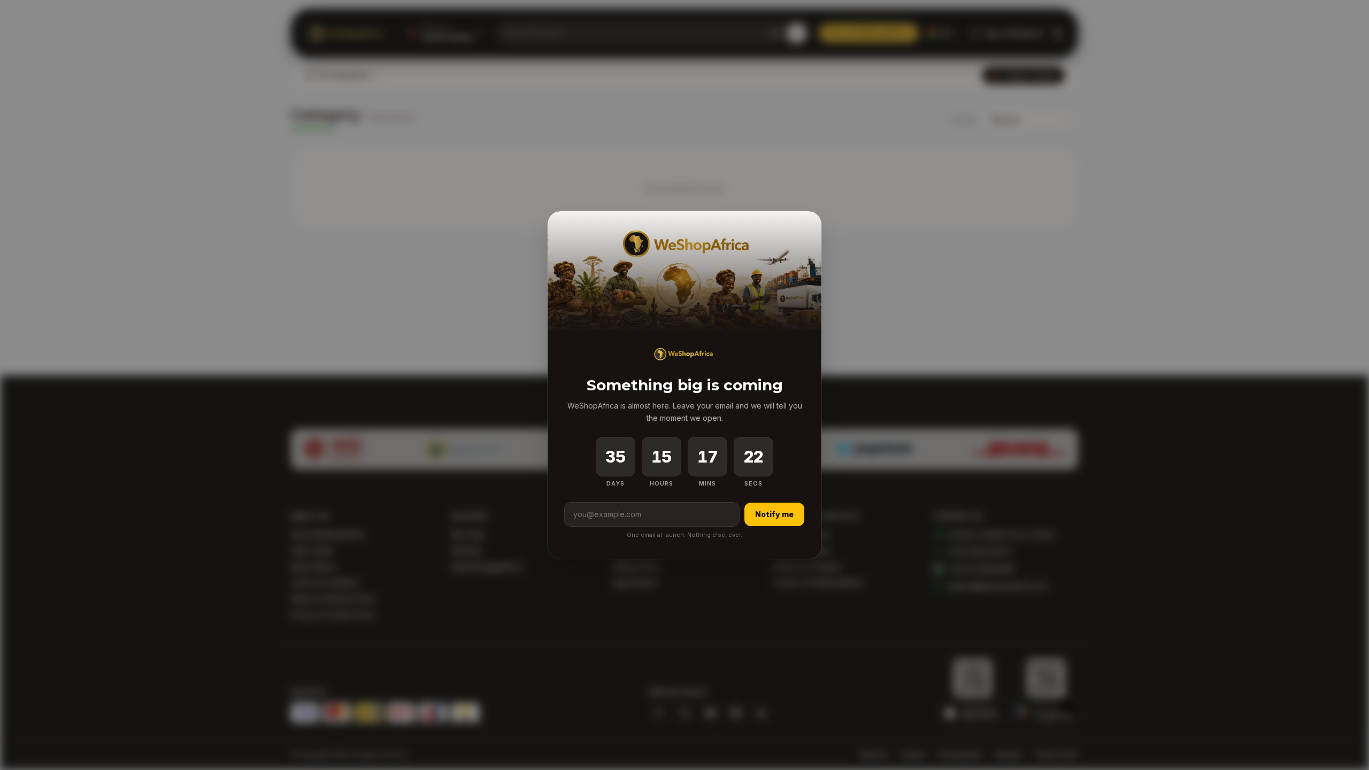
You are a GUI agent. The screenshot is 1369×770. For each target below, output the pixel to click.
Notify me (774, 514)
